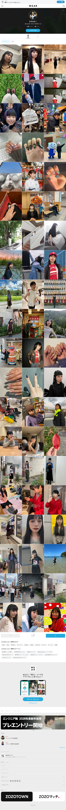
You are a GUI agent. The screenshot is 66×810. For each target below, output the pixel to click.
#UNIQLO (13, 644)
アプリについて (33, 703)
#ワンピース (20, 644)
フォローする (33, 30)
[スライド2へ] (33, 730)
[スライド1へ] (32, 730)
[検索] (63, 6)
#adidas (31, 644)
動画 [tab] (13, 41)
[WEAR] (33, 6)
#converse (37, 644)
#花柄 (56, 644)
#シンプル (50, 644)
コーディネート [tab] (5, 41)
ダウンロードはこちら (33, 699)
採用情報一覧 (62, 747)
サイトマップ (4, 769)
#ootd (8, 644)
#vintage (26, 644)
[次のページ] (55, 636)
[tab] (28, 36)
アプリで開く (61, 1)
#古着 (3, 644)
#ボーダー (44, 644)
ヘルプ (2, 765)
